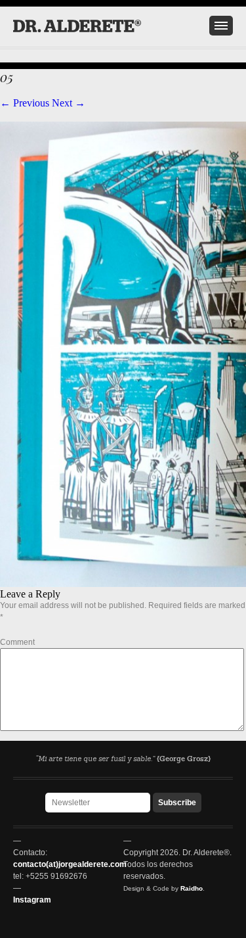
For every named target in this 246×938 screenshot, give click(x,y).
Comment (17, 642)
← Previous (24, 102)
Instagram (32, 899)
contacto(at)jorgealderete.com (70, 864)
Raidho (191, 888)
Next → (68, 102)
